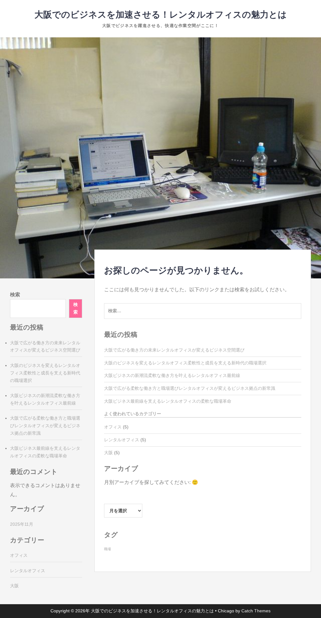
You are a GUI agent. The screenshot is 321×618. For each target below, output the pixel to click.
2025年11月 (21, 524)
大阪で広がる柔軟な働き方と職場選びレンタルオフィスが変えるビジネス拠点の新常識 (189, 388)
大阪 (108, 452)
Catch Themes (256, 610)
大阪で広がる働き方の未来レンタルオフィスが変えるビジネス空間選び (174, 349)
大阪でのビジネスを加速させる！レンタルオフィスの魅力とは (160, 14)
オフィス (113, 426)
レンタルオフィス (121, 439)
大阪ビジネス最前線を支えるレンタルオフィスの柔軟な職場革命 (167, 401)
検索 (15, 294)
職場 (107, 549)
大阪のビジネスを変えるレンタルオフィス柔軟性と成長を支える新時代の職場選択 (185, 362)
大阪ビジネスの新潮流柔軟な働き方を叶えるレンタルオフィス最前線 (172, 375)
